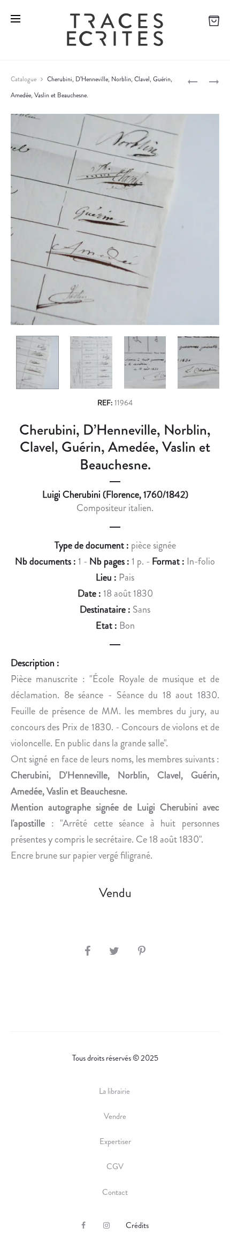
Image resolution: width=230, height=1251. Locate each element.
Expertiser (115, 1141)
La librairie (115, 1091)
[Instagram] (106, 1225)
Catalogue (23, 79)
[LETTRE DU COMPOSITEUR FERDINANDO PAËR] (192, 81)
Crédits (137, 1225)
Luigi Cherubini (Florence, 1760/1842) (115, 494)
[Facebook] (83, 1225)
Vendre (115, 1116)
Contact (115, 1192)
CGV (115, 1166)
